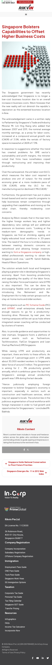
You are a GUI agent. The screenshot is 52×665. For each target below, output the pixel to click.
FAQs (7, 623)
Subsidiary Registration (15, 552)
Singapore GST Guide (14, 604)
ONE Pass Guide (12, 571)
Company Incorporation (15, 549)
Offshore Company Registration (19, 556)
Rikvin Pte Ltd (26, 7)
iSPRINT (11, 308)
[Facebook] (24, 450)
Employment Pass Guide (16, 567)
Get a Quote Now (25, 2)
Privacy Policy (19, 653)
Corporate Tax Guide (14, 593)
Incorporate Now (12, 630)
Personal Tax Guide (13, 597)
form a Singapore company (28, 252)
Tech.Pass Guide (12, 575)
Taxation (9, 587)
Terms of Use (7, 653)
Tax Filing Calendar (13, 601)
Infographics (10, 619)
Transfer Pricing (12, 608)
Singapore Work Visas (14, 578)
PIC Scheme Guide (35, 305)
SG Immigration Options (15, 582)
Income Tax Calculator (15, 627)
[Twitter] (28, 450)
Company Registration (17, 543)
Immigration (12, 561)
